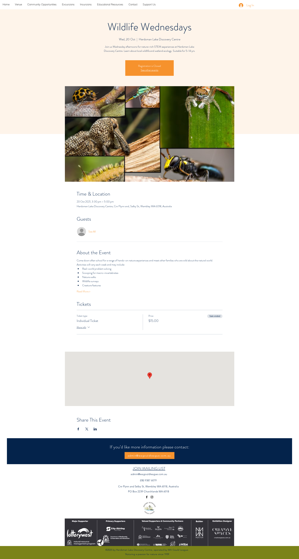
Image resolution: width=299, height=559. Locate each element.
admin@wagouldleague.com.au (149, 474)
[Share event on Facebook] (78, 429)
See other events (149, 70)
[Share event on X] (86, 429)
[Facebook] (146, 497)
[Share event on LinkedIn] (95, 429)
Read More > (83, 291)
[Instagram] (152, 497)
